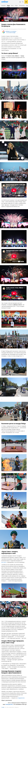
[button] (11, 97)
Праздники (17, 707)
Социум (2, 707)
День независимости (10, 707)
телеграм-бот (9, 704)
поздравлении (21, 698)
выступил (3, 562)
